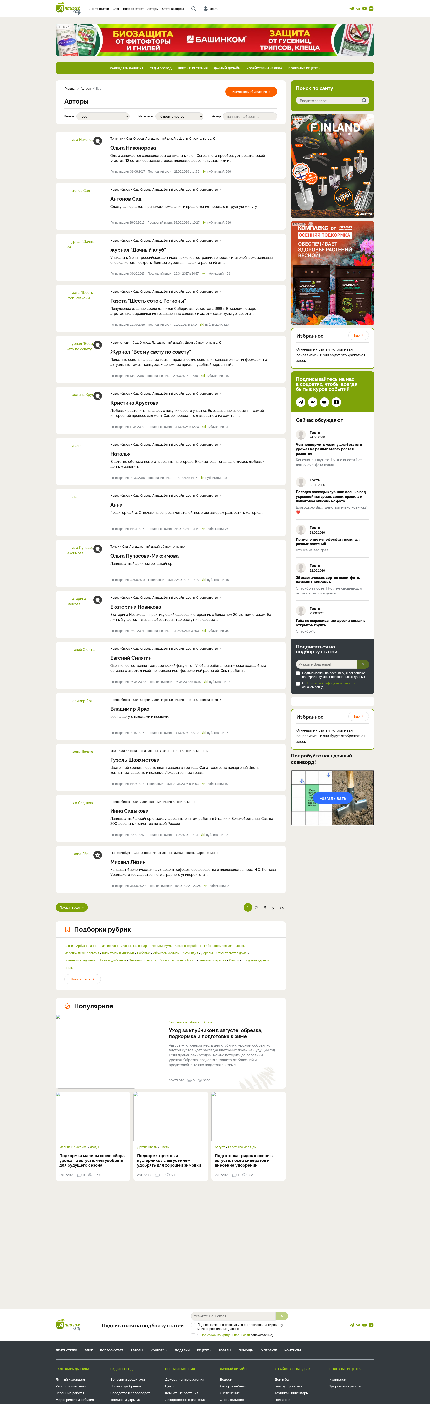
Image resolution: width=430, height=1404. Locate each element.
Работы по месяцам (218, 945)
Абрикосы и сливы (166, 953)
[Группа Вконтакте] (358, 8)
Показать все (80, 979)
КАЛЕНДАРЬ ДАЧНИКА (126, 68)
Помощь (246, 1350)
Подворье (282, 1399)
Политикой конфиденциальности (330, 683)
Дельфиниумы (162, 945)
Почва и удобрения (112, 960)
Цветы (164, 1147)
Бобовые (143, 953)
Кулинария (338, 1379)
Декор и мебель (233, 1386)
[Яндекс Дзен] (371, 8)
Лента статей (99, 8)
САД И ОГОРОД (161, 68)
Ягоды (68, 967)
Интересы (145, 116)
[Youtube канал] (364, 8)
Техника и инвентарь (291, 1392)
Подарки (182, 1350)
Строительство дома (231, 953)
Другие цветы (147, 1147)
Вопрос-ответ (133, 8)
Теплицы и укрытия (212, 960)
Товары (225, 1350)
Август (220, 1147)
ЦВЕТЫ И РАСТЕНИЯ (193, 68)
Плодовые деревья (255, 960)
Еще (357, 335)
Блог (116, 8)
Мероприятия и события (81, 953)
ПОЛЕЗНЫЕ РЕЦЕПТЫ (304, 68)
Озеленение (230, 1392)
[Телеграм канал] (351, 8)
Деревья (207, 953)
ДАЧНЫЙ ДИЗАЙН (227, 68)
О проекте (269, 1350)
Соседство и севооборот (178, 960)
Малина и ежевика (73, 1147)
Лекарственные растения (185, 1399)
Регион (69, 116)
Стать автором (173, 8)
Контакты (292, 1350)
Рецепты (204, 1350)
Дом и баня (283, 1379)
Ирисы (240, 945)
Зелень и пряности (142, 960)
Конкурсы (159, 1350)
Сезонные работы (188, 945)
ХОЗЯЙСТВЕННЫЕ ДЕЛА (264, 68)
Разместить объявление (249, 91)
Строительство (232, 1399)
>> (281, 907)
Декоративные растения (184, 1379)
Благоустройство (288, 1386)
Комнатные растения (181, 1392)
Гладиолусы (109, 945)
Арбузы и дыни (86, 945)
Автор (216, 116)
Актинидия (190, 953)
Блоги (68, 945)
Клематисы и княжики (118, 953)
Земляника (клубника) (184, 1022)
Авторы (153, 8)
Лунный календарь (134, 945)
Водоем (226, 1379)
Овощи (234, 960)
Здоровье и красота (345, 1386)
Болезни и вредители (79, 960)
